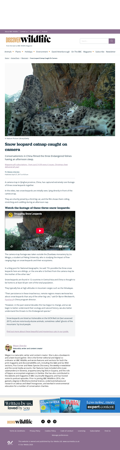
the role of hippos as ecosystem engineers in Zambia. (37, 371)
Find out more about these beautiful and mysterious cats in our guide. (38, 331)
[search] (112, 41)
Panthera (9, 299)
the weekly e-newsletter (60, 365)
